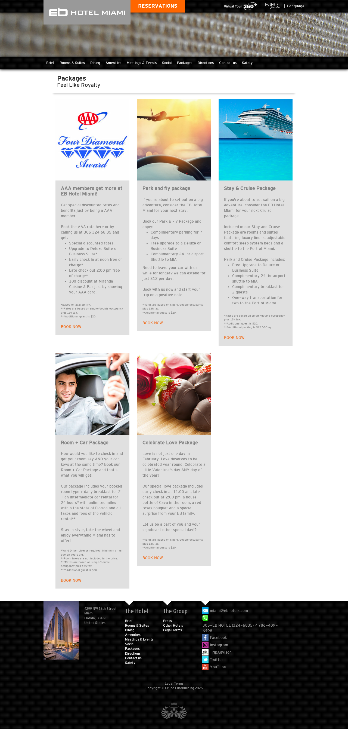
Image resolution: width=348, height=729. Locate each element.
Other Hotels (173, 625)
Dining (95, 63)
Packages (184, 63)
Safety (247, 63)
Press (167, 621)
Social (167, 63)
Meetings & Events (142, 63)
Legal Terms (172, 630)
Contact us (228, 63)
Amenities (113, 63)
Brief (50, 63)
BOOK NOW (71, 326)
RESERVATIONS (157, 6)
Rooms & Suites (72, 63)
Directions (206, 63)
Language (295, 6)
